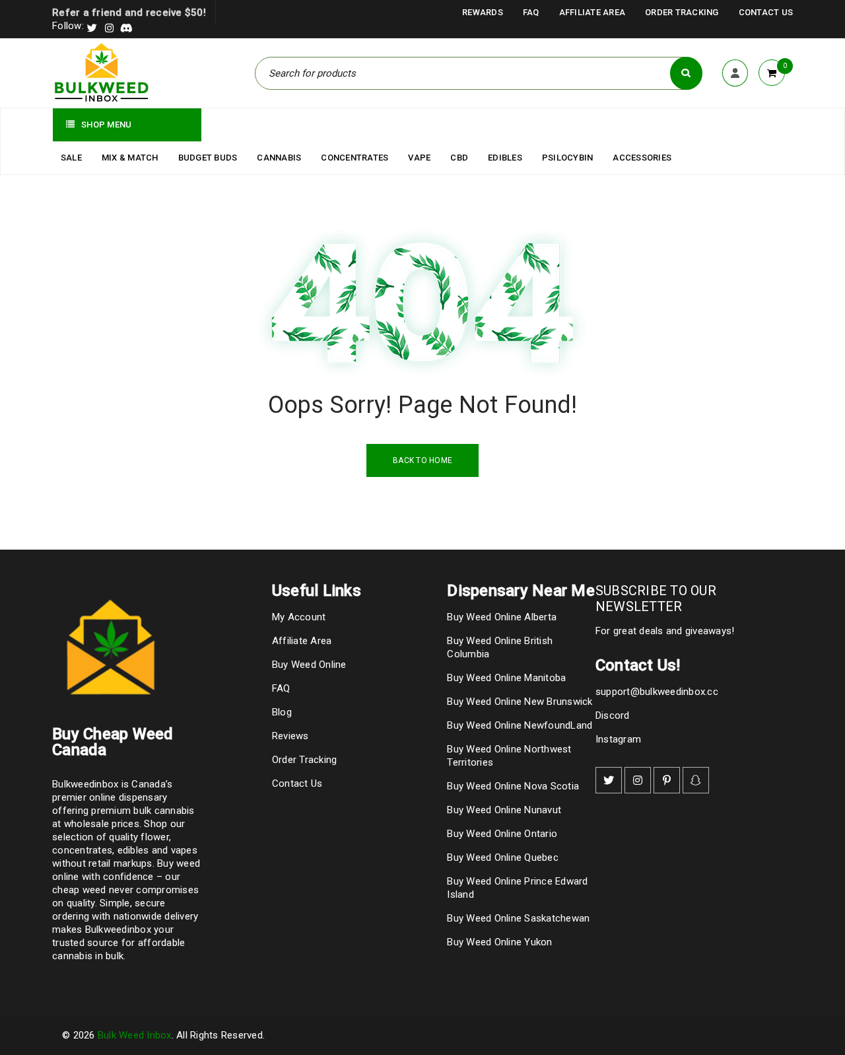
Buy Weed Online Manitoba (506, 678)
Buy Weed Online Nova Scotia (513, 786)
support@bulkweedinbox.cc (656, 692)
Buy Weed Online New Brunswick (519, 702)
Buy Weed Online (309, 665)
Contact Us (766, 12)
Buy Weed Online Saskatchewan (518, 918)
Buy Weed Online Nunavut (504, 810)
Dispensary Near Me (521, 590)
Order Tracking (682, 12)
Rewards (482, 12)
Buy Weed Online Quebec (502, 857)
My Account (299, 617)
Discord (612, 715)
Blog (282, 712)
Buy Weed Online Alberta (502, 617)
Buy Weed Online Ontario (502, 834)
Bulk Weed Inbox (135, 1035)
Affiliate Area (592, 12)
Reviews (290, 736)
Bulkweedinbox (118, 929)
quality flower (139, 837)
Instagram (618, 739)
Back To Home (422, 460)
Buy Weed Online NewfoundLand (519, 725)
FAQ (531, 12)
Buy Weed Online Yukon (499, 942)
